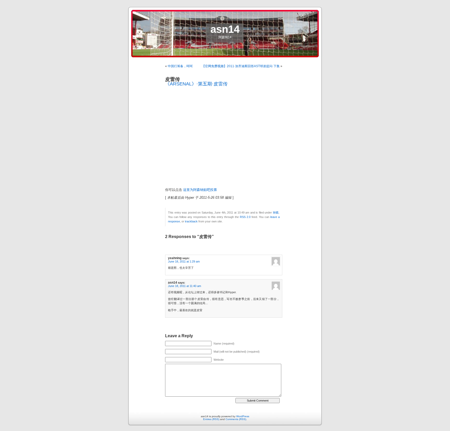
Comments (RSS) (236, 419)
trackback (191, 221)
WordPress (242, 416)
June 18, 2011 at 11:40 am (184, 286)
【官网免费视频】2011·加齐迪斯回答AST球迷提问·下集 (241, 66)
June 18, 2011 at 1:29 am (184, 261)
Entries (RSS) (211, 419)
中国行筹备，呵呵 (180, 66)
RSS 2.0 (245, 216)
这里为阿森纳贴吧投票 (200, 190)
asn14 (225, 29)
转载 (276, 212)
